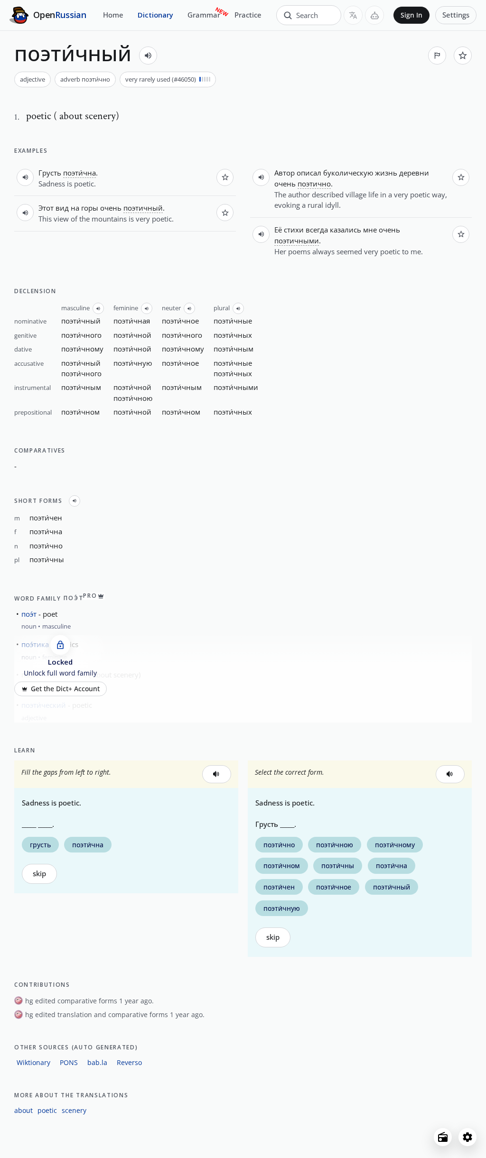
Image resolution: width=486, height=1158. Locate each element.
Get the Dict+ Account (65, 689)
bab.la (97, 1062)
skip (39, 873)
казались (345, 229)
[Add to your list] (463, 55)
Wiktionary (33, 1062)
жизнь (386, 172)
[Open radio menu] (443, 1137)
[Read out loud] (148, 55)
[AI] (374, 15)
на (75, 208)
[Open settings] (467, 1137)
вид (62, 208)
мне (370, 229)
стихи (294, 229)
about (23, 1110)
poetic (47, 1110)
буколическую (348, 172)
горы (89, 208)
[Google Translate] (353, 15)
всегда (317, 229)
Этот (46, 208)
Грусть (49, 172)
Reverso (129, 1062)
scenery (74, 1110)
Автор (284, 172)
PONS (69, 1062)
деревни (414, 172)
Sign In (411, 15)
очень (111, 208)
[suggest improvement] (437, 55)
